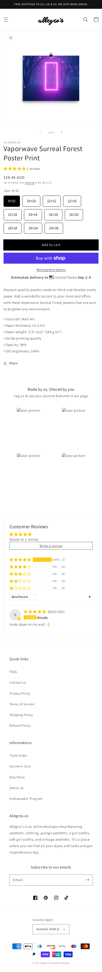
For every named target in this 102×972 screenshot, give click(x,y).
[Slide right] (61, 132)
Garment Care (20, 766)
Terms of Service (21, 704)
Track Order (18, 755)
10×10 (31, 199)
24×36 (54, 227)
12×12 (51, 199)
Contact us (17, 682)
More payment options (51, 269)
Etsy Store (17, 777)
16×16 (53, 213)
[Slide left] (40, 132)
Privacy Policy (19, 693)
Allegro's (44, 963)
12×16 (72, 199)
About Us (16, 788)
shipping (29, 182)
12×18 (12, 213)
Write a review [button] (51, 545)
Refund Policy (20, 725)
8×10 (11, 199)
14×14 (32, 213)
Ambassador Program (26, 798)
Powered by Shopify (60, 963)
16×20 (74, 213)
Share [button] (13, 363)
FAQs (13, 672)
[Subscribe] (87, 880)
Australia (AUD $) (48, 929)
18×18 (12, 227)
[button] (6, 19)
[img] (35, 611)
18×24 (33, 227)
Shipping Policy (21, 715)
